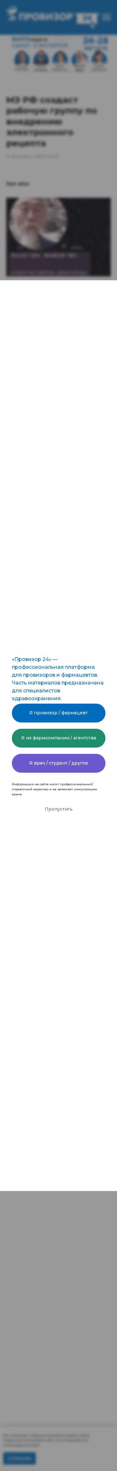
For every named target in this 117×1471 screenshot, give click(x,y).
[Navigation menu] (106, 17)
